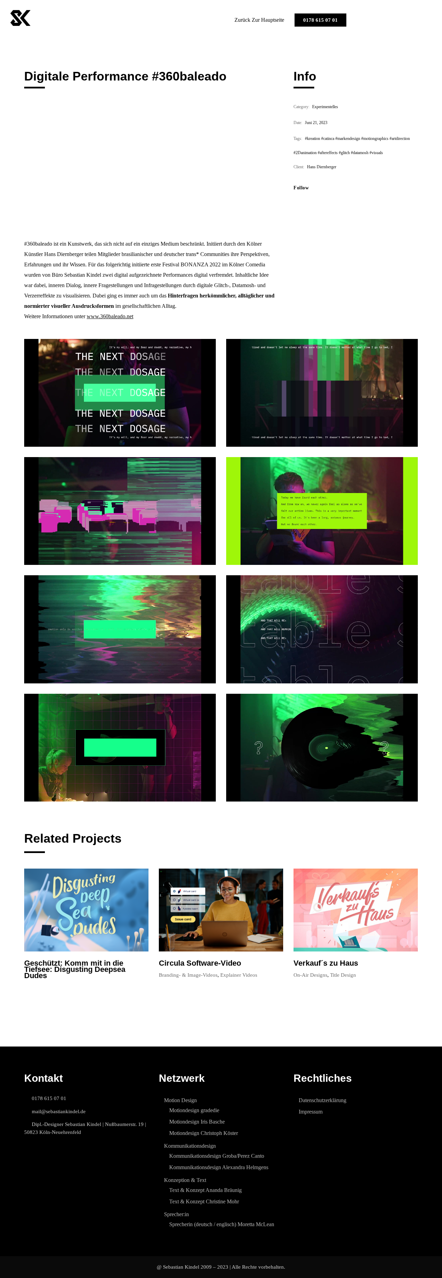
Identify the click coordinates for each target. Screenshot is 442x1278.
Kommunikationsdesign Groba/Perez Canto (216, 1156)
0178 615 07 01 (320, 20)
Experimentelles (325, 106)
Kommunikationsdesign (190, 1146)
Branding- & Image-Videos (188, 975)
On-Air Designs (310, 975)
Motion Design (180, 1100)
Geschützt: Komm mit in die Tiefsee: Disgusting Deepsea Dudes (74, 969)
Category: (301, 106)
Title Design (343, 975)
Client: (299, 166)
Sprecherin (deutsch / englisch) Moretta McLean (221, 1224)
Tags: (298, 138)
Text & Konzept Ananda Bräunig (205, 1190)
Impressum (311, 1112)
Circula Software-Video (200, 963)
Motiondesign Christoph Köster (203, 1133)
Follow (301, 187)
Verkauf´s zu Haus (326, 963)
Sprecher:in (176, 1214)
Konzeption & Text (185, 1180)
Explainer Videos (238, 975)
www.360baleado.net (110, 316)
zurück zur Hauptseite (259, 20)
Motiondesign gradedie (194, 1110)
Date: (298, 122)
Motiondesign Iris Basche (197, 1122)
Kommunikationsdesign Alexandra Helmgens (218, 1167)
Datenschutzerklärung (322, 1100)
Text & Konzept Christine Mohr (204, 1201)
